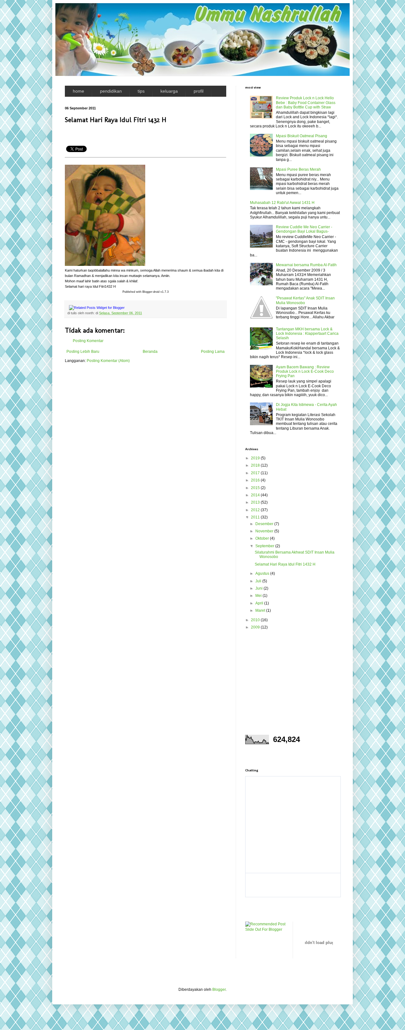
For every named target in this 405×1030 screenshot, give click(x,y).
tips (141, 91)
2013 (256, 502)
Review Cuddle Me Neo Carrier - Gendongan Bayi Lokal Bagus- (304, 229)
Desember (264, 524)
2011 (256, 517)
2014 (256, 495)
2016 (256, 480)
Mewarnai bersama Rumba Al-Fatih (306, 265)
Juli (258, 581)
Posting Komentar (88, 341)
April (259, 603)
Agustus (262, 573)
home (78, 91)
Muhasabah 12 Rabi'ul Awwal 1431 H (282, 202)
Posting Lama (213, 351)
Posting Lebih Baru (82, 351)
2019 (256, 458)
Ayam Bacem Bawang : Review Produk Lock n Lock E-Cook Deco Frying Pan (305, 371)
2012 (256, 510)
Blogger (219, 989)
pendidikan (111, 91)
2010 (256, 620)
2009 (256, 627)
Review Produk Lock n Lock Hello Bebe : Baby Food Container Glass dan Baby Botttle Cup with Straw (305, 102)
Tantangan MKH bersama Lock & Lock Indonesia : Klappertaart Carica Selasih (307, 333)
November (264, 531)
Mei (259, 595)
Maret (260, 610)
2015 (256, 488)
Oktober (262, 538)
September (265, 546)
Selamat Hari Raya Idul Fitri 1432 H (285, 564)
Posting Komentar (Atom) (108, 361)
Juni (259, 588)
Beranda (150, 351)
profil (198, 91)
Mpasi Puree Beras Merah (298, 169)
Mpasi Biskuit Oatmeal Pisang (301, 136)
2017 (256, 473)
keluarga (169, 91)
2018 (256, 465)
